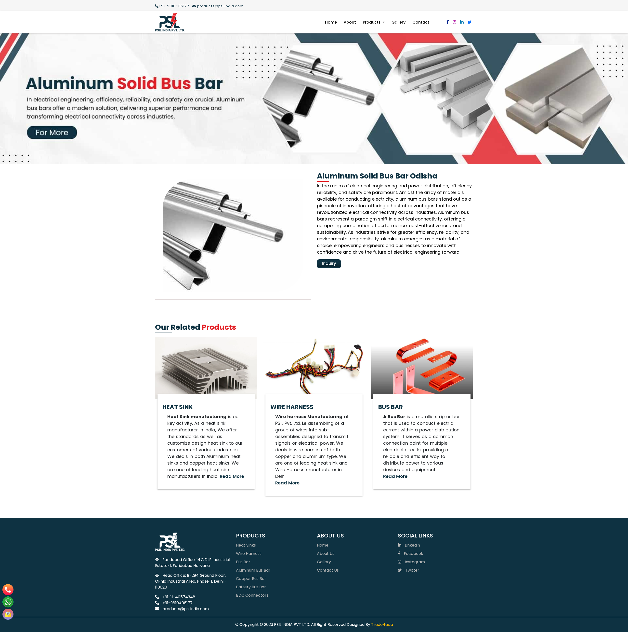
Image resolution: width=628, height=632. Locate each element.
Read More (232, 476)
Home (331, 22)
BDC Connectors (252, 595)
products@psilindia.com (220, 6)
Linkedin (412, 545)
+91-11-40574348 (178, 597)
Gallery (399, 22)
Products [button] (372, 22)
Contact (420, 22)
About (350, 22)
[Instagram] (454, 22)
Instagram (414, 562)
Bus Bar (243, 562)
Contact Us (328, 570)
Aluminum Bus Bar (253, 570)
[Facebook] (447, 22)
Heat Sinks (246, 545)
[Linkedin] (462, 22)
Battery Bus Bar (251, 587)
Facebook (413, 553)
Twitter (411, 570)
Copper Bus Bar (251, 578)
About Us (325, 553)
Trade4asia (382, 624)
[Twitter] (469, 22)
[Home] (169, 22)
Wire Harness (249, 553)
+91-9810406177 (174, 6)
